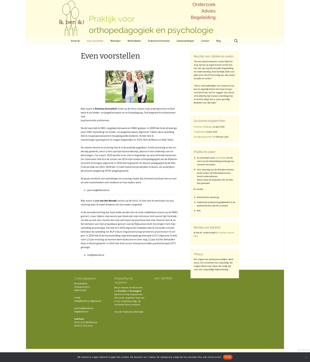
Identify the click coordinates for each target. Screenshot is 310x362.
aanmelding (220, 157)
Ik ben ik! (75, 40)
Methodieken (134, 40)
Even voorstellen (95, 40)
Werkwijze (115, 40)
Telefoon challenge (203, 126)
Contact (205, 40)
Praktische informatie (159, 40)
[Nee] (306, 357)
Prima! (228, 357)
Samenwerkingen (185, 40)
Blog (218, 40)
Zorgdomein (200, 131)
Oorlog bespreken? (203, 136)
